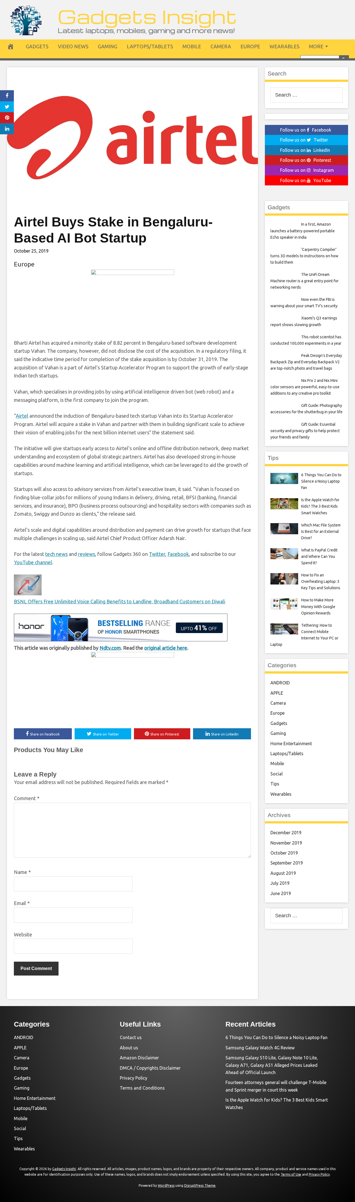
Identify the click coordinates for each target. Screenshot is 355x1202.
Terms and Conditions (142, 1087)
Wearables (285, 46)
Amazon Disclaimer (139, 1057)
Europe (250, 46)
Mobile (191, 46)
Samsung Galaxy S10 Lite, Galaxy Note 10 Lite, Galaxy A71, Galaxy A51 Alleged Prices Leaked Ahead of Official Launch (271, 1065)
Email (22, 903)
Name (22, 872)
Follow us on (305, 129)
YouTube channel (33, 562)
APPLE (276, 693)
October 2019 (284, 852)
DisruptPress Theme (199, 1185)
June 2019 (280, 893)
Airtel (22, 416)
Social (276, 773)
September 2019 (286, 862)
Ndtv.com (110, 648)
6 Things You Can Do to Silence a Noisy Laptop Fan (276, 1037)
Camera (221, 46)
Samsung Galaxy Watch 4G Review (260, 1047)
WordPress (166, 1185)
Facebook (178, 554)
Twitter (157, 554)
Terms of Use (291, 1174)
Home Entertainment (291, 743)
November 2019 (286, 842)
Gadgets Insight (147, 16)
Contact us (131, 1037)
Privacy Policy (133, 1077)
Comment (26, 798)
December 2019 (285, 832)
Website (23, 934)
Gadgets (37, 46)
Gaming (107, 46)
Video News (73, 46)
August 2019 (283, 873)
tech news (56, 554)
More (316, 46)
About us (129, 1047)
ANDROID (280, 682)
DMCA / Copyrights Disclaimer (150, 1067)
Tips (274, 783)
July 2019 (280, 883)
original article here (165, 648)
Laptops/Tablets (150, 46)
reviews (86, 554)
